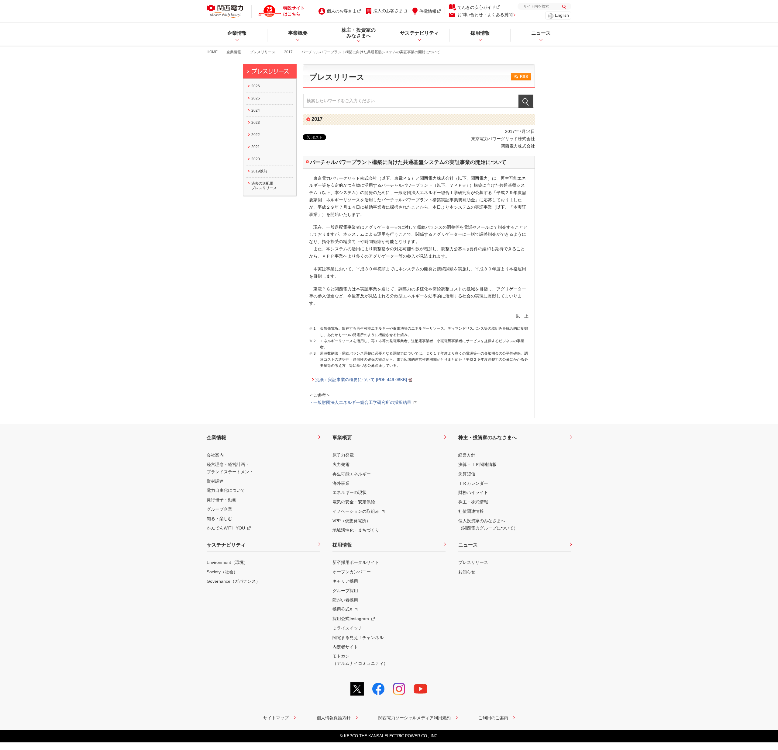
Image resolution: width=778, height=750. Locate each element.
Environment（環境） (227, 562)
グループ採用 (345, 590)
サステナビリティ (226, 544)
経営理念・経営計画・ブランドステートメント (230, 468)
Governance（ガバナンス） (233, 581)
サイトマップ (276, 717)
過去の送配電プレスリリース (264, 185)
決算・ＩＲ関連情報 (477, 464)
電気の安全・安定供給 (353, 501)
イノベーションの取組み (355, 511)
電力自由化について (226, 490)
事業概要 (342, 437)
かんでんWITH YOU (226, 528)
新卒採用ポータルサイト (355, 562)
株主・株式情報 (473, 501)
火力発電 (340, 464)
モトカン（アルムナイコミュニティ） (360, 660)
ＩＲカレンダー (473, 483)
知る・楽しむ (219, 518)
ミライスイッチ (347, 628)
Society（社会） (222, 571)
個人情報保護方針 (334, 717)
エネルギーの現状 (349, 492)
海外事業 (340, 483)
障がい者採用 (345, 600)
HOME (212, 52)
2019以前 (259, 171)
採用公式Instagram (350, 618)
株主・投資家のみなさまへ (487, 437)
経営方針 (466, 455)
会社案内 (215, 455)
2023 (255, 122)
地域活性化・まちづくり (355, 530)
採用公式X (342, 609)
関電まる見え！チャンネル (358, 637)
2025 (255, 98)
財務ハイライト (473, 492)
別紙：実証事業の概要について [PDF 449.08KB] (361, 379)
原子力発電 (343, 455)
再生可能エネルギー (351, 473)
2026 (255, 86)
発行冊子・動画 (221, 499)
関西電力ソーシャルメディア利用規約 (414, 717)
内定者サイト (345, 646)
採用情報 (342, 544)
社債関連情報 (471, 511)
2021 (255, 147)
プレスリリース (262, 52)
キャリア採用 (345, 581)
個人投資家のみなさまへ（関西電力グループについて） (488, 524)
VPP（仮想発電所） (351, 520)
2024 (255, 110)
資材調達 (215, 481)
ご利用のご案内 (493, 717)
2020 (255, 159)
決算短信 (466, 473)
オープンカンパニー (351, 571)
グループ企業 (219, 509)
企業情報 (233, 52)
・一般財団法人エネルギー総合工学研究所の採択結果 (360, 402)
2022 (255, 135)
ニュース (468, 544)
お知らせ (466, 571)
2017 (288, 52)
